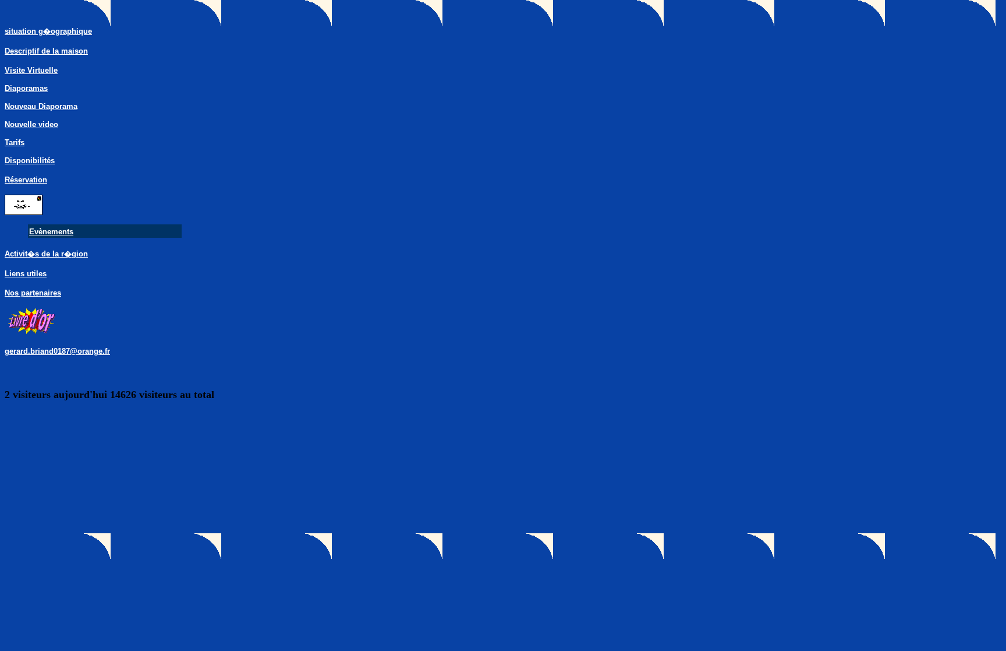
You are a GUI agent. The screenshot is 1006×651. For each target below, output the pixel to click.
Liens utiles (26, 273)
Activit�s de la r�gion (46, 253)
